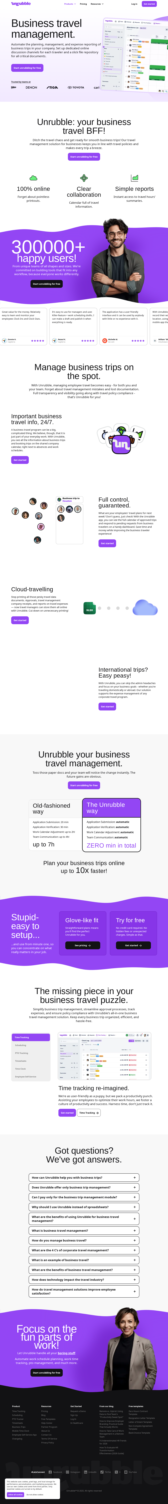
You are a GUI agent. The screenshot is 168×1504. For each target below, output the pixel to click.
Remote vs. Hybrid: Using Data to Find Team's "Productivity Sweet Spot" (111, 1414)
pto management (41, 1363)
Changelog (17, 1438)
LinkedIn (93, 1472)
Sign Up (74, 1415)
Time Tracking (87, 1112)
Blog (43, 1415)
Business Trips (18, 1427)
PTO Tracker (18, 1419)
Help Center (46, 1423)
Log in (134, 4)
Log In (73, 1419)
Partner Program (49, 1427)
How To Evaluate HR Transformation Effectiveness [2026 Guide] (111, 1450)
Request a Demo (78, 1411)
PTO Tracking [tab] (21, 1053)
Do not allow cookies (35, 1494)
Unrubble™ (71, 1490)
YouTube (133, 1472)
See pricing (81, 945)
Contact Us (46, 1434)
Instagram (75, 1472)
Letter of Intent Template (140, 1422)
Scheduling (17, 1415)
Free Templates (48, 1419)
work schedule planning (46, 1359)
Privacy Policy (47, 1442)
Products (68, 4)
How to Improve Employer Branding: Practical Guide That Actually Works (111, 1424)
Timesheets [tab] (20, 1061)
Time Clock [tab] (20, 1068)
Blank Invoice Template (139, 1432)
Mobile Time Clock (20, 1431)
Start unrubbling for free (27, 67)
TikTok (108, 1472)
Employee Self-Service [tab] (25, 1076)
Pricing (83, 4)
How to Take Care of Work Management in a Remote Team (111, 1434)
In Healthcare (76, 1423)
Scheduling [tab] (20, 1045)
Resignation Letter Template (142, 1418)
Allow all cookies (15, 1494)
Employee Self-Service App (24, 1434)
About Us (45, 1431)
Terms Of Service (49, 1438)
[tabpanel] (107, 1075)
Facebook (57, 1472)
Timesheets (17, 1423)
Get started (149, 4)
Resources (96, 4)
